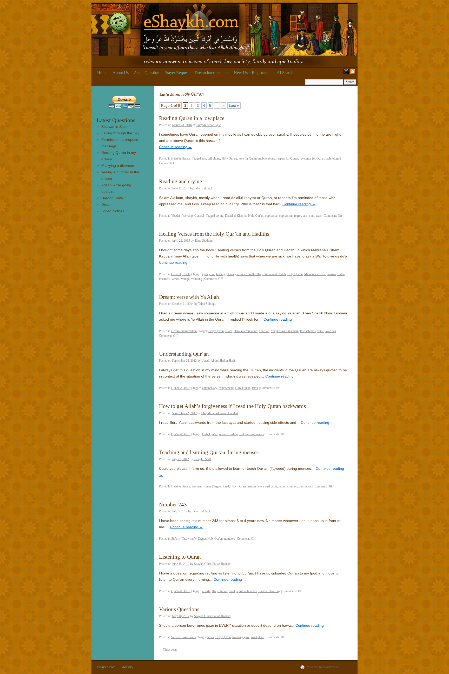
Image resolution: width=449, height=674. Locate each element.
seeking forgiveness (251, 434)
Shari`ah (264, 331)
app (204, 158)
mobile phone (266, 158)
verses (176, 279)
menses (251, 486)
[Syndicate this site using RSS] (353, 73)
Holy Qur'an (229, 158)
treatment (164, 279)
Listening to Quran (180, 557)
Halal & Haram (180, 158)
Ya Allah (330, 331)
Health (186, 274)
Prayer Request (176, 72)
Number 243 (173, 504)
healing (220, 274)
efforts (206, 591)
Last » (234, 105)
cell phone (214, 158)
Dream (107, 204)
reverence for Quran (312, 158)
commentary (209, 388)
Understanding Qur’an (184, 354)
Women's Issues (201, 486)
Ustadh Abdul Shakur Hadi (218, 360)
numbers (229, 538)
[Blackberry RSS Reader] (345, 73)
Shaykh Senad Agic (208, 125)
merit (232, 591)
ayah (205, 274)
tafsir (255, 388)
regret (297, 215)
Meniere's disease (315, 274)
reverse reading (228, 434)
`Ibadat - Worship (182, 215)
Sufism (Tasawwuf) (183, 538)
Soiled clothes (112, 211)
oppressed (271, 215)
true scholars (308, 331)
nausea (331, 274)
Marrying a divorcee (117, 165)
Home (102, 72)
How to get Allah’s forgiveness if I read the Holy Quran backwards (232, 406)
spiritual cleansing (269, 591)
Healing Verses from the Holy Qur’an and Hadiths (214, 234)
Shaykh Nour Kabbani (285, 331)
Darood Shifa (112, 198)
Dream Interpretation (212, 72)
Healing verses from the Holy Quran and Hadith (256, 274)
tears (319, 215)
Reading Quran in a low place (191, 118)
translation (305, 486)
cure (212, 274)
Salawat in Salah (115, 126)
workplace (257, 637)
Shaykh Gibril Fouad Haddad (219, 413)
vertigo (185, 279)
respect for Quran (287, 158)
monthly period (288, 486)
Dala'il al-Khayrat (236, 215)
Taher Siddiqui (203, 188)
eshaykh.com (107, 667)
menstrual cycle (267, 486)
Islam (228, 331)
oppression (286, 215)
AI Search (285, 72)
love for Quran (248, 158)
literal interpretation (245, 331)
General (199, 215)
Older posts (168, 649)
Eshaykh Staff (202, 459)
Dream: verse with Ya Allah (189, 297)
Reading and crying (180, 181)
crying (219, 215)
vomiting (196, 279)
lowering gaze (240, 637)
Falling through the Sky (120, 133)
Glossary (127, 667)
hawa (210, 637)
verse (320, 331)
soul (311, 215)
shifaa (341, 274)
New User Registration (253, 72)
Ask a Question (146, 72)
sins (305, 215)
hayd (226, 486)
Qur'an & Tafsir (180, 388)
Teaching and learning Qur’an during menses (209, 452)
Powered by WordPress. (323, 667)
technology (332, 158)
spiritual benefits (246, 591)
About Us (121, 72)
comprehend (226, 388)
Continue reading (175, 147)
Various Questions (179, 609)
